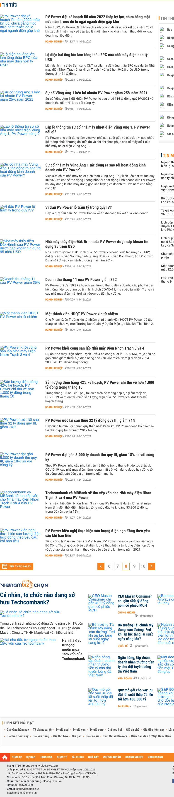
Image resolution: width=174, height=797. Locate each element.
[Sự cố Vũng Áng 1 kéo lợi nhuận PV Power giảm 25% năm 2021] (20, 104)
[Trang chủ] (4, 757)
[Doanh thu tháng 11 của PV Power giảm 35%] (20, 291)
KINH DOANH (155, 757)
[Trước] (100, 566)
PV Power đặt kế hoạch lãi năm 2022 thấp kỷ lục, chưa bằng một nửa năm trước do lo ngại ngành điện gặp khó (97, 19)
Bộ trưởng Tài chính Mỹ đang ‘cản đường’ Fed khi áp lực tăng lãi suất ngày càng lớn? (135, 632)
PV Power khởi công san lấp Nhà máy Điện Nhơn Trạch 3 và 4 (94, 348)
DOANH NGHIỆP (134, 757)
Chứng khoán (126, 612)
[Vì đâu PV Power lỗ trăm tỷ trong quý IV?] (20, 218)
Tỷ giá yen (79, 729)
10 (143, 566)
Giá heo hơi (115, 729)
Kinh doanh (125, 678)
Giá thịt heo (60, 736)
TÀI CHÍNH (78, 757)
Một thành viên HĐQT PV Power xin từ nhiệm (81, 314)
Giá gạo (76, 736)
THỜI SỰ (17, 757)
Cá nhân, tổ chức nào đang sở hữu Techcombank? (37, 598)
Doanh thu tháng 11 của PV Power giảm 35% (81, 279)
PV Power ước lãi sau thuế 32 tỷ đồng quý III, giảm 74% (90, 420)
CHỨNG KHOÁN (112, 757)
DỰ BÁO (30, 757)
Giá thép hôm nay (18, 736)
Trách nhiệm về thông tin (22, 792)
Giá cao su (92, 736)
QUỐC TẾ (62, 757)
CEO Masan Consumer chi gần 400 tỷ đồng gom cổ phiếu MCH (135, 601)
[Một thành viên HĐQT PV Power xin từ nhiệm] (20, 325)
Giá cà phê (132, 729)
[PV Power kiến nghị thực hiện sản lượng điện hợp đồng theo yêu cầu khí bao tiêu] (20, 542)
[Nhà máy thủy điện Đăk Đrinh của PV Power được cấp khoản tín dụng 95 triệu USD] (20, 253)
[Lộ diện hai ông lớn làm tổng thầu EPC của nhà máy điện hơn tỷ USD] (20, 66)
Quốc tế (123, 646)
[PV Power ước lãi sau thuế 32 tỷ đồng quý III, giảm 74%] (20, 431)
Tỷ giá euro (96, 729)
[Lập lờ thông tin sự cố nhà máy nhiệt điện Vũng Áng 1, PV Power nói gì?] (20, 138)
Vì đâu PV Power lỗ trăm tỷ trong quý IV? (78, 207)
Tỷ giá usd (62, 729)
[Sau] (151, 566)
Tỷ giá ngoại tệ (42, 729)
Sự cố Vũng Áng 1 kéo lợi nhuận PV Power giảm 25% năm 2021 (96, 93)
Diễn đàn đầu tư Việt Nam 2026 (151, 736)
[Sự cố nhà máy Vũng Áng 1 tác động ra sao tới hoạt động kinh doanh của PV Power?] (20, 176)
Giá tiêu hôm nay (153, 729)
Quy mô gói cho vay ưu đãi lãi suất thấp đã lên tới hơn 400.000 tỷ (135, 695)
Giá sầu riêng (41, 736)
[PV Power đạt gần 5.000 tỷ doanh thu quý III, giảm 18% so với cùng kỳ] (20, 466)
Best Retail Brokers (115, 736)
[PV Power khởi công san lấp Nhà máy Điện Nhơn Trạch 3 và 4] (20, 359)
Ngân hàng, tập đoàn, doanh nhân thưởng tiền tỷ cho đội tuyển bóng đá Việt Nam (136, 664)
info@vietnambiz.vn (27, 788)
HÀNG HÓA (46, 757)
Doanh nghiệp (54, 41)
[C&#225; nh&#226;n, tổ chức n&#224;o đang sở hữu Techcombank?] (42, 614)
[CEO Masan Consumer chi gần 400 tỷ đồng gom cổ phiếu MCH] (102, 603)
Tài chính (123, 706)
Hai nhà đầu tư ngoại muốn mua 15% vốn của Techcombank (73, 649)
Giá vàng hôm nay (18, 729)
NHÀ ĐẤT (93, 757)
